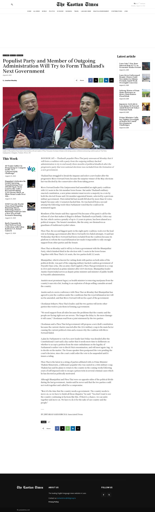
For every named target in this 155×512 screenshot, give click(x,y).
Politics (12, 55)
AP (49, 422)
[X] (95, 80)
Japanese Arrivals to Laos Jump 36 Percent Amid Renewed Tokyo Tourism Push (129, 107)
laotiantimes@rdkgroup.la (66, 498)
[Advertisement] (77, 31)
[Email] (111, 80)
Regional (20, 55)
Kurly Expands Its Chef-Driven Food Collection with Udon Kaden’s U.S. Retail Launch (14, 227)
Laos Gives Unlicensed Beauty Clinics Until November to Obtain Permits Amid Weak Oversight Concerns (129, 79)
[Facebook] (90, 80)
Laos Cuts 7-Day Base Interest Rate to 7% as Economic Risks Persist (130, 65)
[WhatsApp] (101, 80)
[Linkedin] (106, 80)
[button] (12, 4)
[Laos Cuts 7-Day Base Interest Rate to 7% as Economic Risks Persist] (146, 66)
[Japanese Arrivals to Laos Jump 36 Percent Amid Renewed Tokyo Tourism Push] (146, 107)
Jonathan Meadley (11, 80)
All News (6, 55)
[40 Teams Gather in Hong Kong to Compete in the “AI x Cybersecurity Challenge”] (31, 168)
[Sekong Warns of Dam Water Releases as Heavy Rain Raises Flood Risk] (146, 93)
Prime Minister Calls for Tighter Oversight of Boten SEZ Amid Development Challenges (129, 121)
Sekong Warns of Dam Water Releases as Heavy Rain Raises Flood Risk (129, 93)
